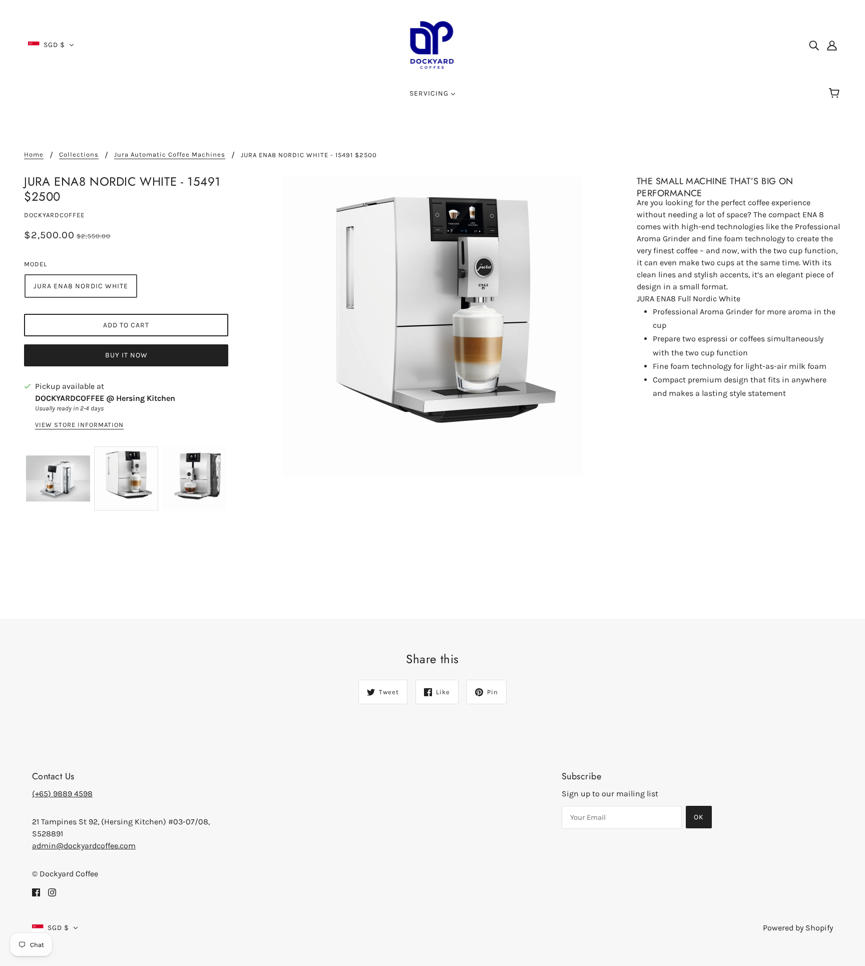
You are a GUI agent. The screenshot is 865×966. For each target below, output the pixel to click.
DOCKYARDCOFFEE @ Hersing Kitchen (105, 398)
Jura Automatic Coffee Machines (169, 154)
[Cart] (835, 93)
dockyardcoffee (54, 215)
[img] (814, 45)
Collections (79, 154)
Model (35, 264)
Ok (699, 817)
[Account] (832, 45)
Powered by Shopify (798, 927)
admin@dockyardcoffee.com (84, 845)
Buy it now (126, 355)
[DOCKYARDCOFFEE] (433, 44)
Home (34, 154)
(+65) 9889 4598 (62, 793)
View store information (79, 424)
